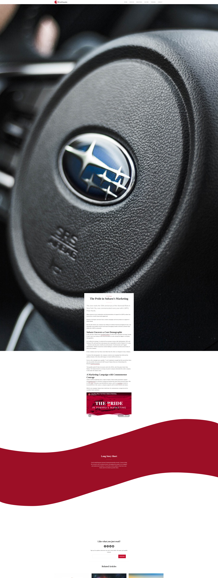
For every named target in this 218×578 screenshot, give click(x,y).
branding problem (105, 334)
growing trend (91, 381)
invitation (119, 383)
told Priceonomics (95, 363)
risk (92, 383)
